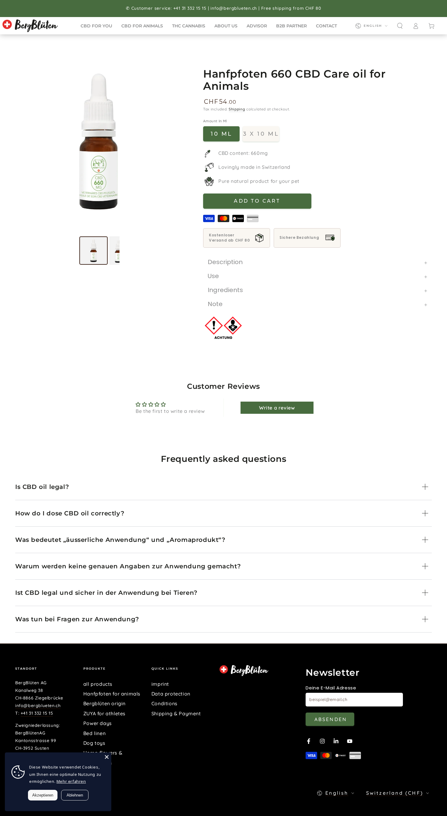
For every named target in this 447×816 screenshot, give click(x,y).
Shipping (237, 109)
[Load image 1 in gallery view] (93, 250)
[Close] (107, 757)
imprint (160, 684)
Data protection (170, 694)
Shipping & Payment (176, 713)
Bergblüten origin (104, 703)
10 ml (221, 134)
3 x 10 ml (261, 134)
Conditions (164, 703)
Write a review (277, 408)
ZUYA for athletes (104, 713)
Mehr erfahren (71, 781)
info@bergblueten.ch (38, 705)
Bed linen (94, 733)
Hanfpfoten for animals (111, 694)
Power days (97, 723)
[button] (400, 26)
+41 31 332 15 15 (37, 713)
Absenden (330, 719)
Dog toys (94, 743)
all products (98, 684)
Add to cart (257, 201)
